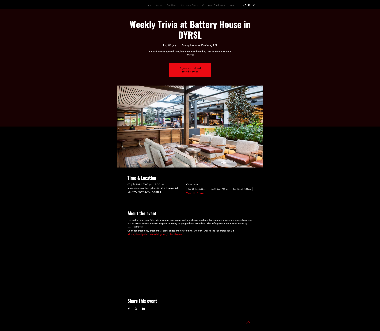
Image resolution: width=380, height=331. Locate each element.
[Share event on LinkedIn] (143, 309)
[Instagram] (253, 5)
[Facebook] (249, 5)
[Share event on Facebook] (129, 309)
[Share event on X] (136, 309)
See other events (190, 71)
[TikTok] (244, 5)
